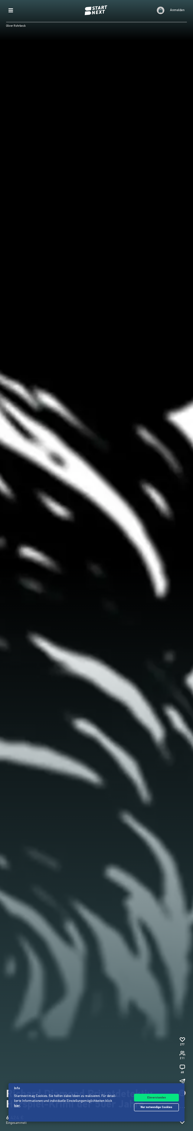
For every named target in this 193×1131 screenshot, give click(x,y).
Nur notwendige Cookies (156, 1107)
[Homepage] (96, 10)
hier (17, 1106)
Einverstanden (156, 1097)
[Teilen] (182, 1081)
